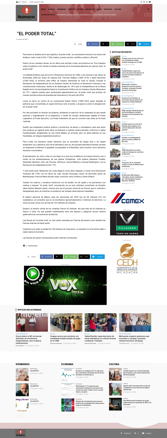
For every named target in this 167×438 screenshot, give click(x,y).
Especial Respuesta (56, 343)
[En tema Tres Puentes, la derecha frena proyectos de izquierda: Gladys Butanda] (115, 100)
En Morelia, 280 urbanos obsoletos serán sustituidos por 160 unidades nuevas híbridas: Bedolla (132, 178)
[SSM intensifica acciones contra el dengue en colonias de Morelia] (115, 152)
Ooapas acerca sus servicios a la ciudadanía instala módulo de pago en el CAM (133, 60)
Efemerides (33, 368)
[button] (148, 9)
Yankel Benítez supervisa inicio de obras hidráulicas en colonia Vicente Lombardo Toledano (133, 73)
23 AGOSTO (34, 401)
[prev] (146, 14)
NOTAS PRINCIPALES (128, 82)
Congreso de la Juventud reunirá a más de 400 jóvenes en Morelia (133, 164)
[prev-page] (17, 415)
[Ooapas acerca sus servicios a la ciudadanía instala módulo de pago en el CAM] (115, 61)
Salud (123, 147)
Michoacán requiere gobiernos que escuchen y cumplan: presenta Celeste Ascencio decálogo (87, 15)
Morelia (124, 56)
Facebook (127, 433)
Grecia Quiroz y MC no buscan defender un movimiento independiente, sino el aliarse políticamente (29, 339)
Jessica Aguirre (20, 345)
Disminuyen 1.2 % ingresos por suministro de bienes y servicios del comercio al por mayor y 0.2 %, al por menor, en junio (89, 389)
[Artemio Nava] (24, 246)
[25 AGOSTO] (22, 374)
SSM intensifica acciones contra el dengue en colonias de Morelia (132, 152)
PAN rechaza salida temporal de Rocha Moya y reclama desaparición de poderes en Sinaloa (132, 113)
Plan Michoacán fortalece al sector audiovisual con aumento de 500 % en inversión (137, 402)
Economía (79, 368)
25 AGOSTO (34, 371)
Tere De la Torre (124, 343)
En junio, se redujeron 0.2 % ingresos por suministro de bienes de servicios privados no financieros (90, 373)
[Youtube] (149, 2)
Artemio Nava (32, 246)
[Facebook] (141, 2)
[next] (149, 14)
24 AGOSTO (34, 386)
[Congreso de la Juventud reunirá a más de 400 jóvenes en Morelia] (115, 165)
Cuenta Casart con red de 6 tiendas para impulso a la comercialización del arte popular (132, 127)
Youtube (148, 433)
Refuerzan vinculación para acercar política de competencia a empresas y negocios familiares (90, 403)
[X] (147, 2)
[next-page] (20, 415)
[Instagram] (144, 2)
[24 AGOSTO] (22, 389)
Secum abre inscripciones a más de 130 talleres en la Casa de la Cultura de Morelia (136, 388)
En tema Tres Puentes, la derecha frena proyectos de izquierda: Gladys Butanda (132, 100)
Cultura (124, 121)
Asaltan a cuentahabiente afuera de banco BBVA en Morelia (131, 139)
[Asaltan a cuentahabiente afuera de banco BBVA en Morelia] (115, 140)
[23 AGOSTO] (22, 404)
